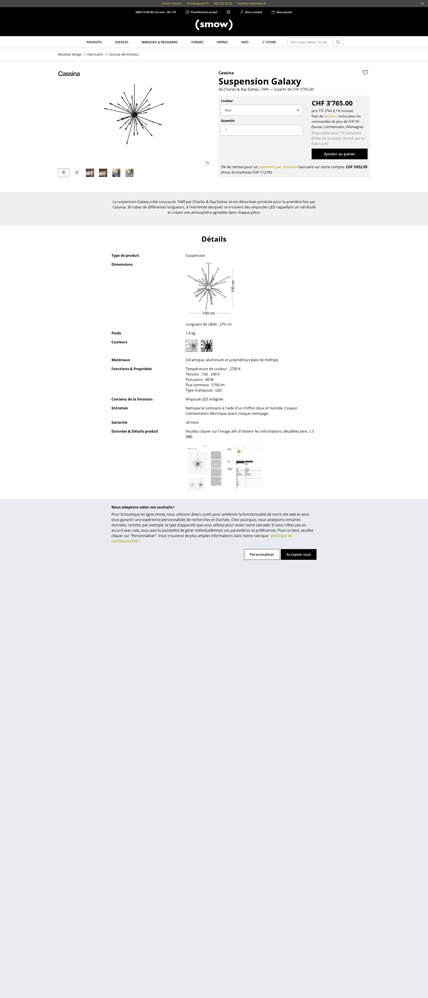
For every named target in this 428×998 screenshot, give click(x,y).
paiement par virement (278, 166)
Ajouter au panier (339, 153)
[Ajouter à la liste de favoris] (365, 72)
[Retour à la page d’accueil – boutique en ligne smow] (214, 24)
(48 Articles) (123, 54)
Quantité (228, 120)
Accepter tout (298, 554)
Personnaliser (262, 554)
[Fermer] (422, 3)
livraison (330, 116)
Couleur (227, 101)
